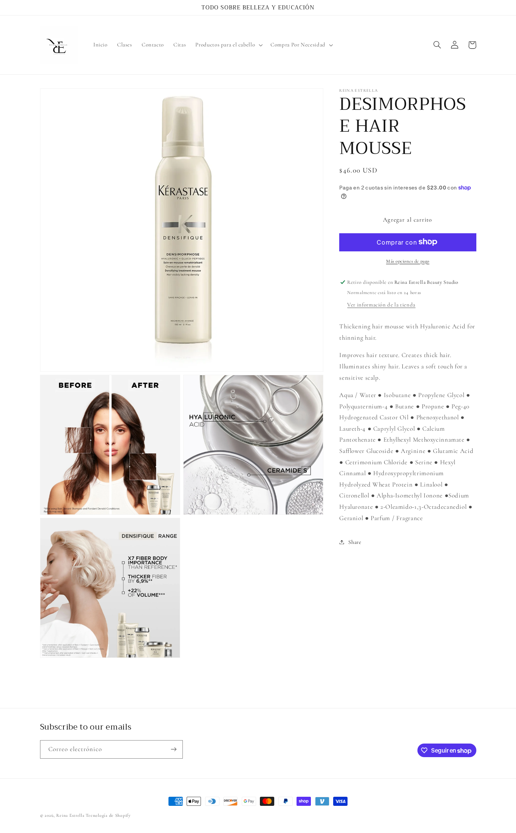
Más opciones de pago (407, 261)
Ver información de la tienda (381, 304)
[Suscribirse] (173, 749)
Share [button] (354, 541)
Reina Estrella (71, 815)
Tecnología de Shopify (108, 815)
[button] (228, 45)
